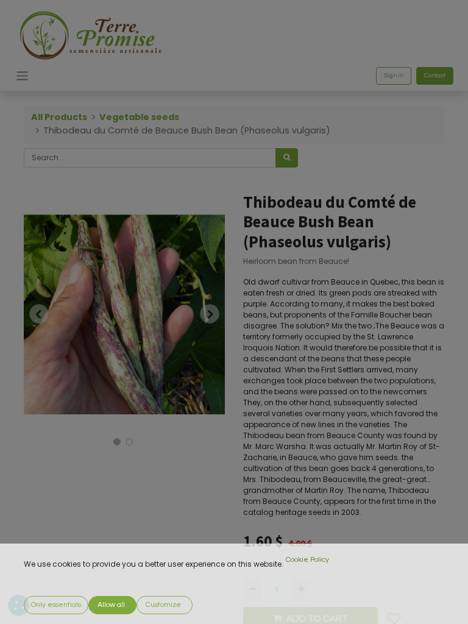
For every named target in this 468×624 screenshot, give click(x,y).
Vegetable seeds (139, 117)
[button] (39, 314)
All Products (59, 117)
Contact (434, 76)
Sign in (393, 76)
